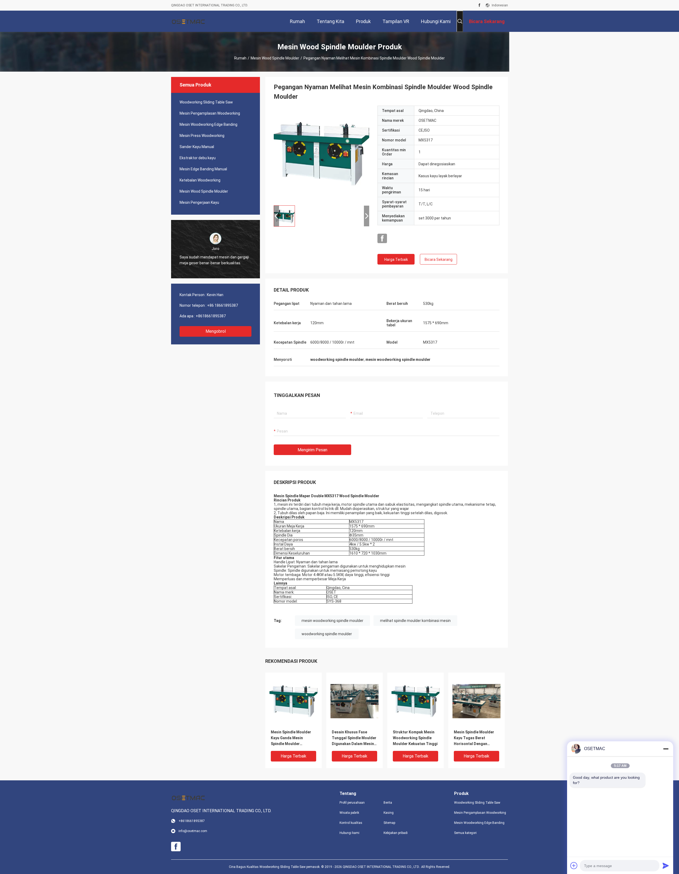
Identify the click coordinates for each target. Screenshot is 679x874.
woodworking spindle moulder (327, 634)
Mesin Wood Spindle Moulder (275, 58)
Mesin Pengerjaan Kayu (199, 202)
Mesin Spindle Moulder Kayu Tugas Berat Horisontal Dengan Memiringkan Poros (474, 738)
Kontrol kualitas (351, 823)
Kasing (389, 813)
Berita (388, 802)
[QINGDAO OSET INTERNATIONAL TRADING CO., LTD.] (188, 21)
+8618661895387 (211, 316)
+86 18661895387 (222, 305)
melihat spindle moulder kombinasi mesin (415, 620)
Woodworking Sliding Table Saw (206, 102)
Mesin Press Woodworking (202, 135)
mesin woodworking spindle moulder (332, 620)
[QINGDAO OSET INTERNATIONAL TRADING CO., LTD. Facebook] (479, 5)
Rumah (240, 58)
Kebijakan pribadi (396, 833)
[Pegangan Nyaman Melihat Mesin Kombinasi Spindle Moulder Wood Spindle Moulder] (321, 153)
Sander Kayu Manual (197, 147)
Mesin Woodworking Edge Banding (208, 124)
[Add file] (574, 865)
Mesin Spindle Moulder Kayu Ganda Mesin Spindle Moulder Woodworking (291, 738)
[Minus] (666, 749)
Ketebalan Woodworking (200, 180)
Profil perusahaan (352, 802)
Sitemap (389, 823)
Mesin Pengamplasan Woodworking (210, 113)
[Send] (665, 865)
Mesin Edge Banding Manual (203, 169)
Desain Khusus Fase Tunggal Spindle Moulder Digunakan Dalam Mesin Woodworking (354, 738)
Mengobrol (216, 331)
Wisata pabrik (349, 813)
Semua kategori (465, 833)
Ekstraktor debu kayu (198, 158)
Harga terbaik (396, 259)
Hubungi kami (349, 833)
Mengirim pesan (312, 449)
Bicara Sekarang (438, 259)
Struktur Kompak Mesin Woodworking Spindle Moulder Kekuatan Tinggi (415, 738)
